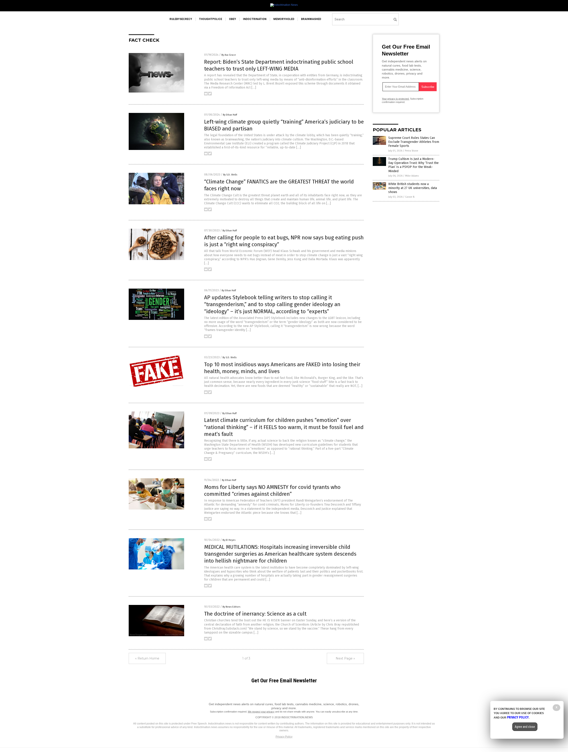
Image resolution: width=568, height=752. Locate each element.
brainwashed (311, 19)
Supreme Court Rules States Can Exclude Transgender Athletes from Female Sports (413, 142)
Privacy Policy (284, 736)
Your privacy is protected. (395, 98)
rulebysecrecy (181, 19)
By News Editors (231, 606)
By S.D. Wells (230, 174)
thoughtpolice (210, 19)
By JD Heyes (229, 540)
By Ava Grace (228, 54)
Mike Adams (412, 175)
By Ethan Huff (230, 114)
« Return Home (147, 658)
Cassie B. (410, 196)
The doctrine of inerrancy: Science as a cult (255, 614)
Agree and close (525, 726)
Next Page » (345, 658)
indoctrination (254, 19)
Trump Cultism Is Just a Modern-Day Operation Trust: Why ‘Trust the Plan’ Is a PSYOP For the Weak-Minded (413, 165)
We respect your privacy (261, 711)
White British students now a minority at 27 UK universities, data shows (412, 188)
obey (232, 19)
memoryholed (283, 19)
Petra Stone (411, 150)
